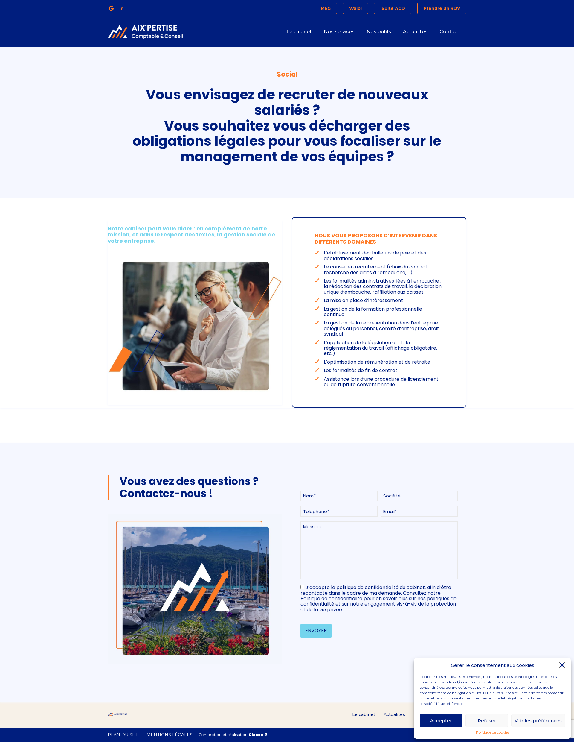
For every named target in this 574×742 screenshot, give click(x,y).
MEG (326, 8)
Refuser (487, 720)
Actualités (415, 31)
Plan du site (123, 734)
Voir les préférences (538, 720)
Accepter (441, 720)
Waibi (355, 8)
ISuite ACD (392, 8)
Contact (449, 31)
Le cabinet (299, 31)
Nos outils (379, 31)
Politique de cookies (492, 732)
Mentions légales (169, 734)
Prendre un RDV (442, 8)
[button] (562, 665)
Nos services (339, 31)
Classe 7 (257, 734)
